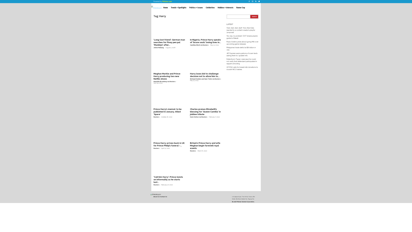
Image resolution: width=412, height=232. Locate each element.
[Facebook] (249, 1)
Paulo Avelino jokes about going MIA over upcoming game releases (242, 43)
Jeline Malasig (159, 47)
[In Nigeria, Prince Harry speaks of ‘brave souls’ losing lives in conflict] (206, 28)
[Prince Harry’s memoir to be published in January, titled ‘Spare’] (170, 97)
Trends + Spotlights (178, 7)
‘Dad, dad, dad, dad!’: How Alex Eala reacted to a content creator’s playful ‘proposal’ (240, 30)
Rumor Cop (240, 7)
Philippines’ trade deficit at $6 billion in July (241, 49)
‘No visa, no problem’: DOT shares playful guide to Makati (242, 37)
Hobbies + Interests (225, 7)
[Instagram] (252, 1)
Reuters (156, 117)
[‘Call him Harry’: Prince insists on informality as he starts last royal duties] (170, 165)
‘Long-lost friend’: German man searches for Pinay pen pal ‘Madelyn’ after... (169, 42)
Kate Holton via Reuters (198, 117)
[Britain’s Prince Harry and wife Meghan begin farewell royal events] (206, 131)
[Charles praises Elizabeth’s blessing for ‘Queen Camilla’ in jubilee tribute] (206, 97)
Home (165, 7)
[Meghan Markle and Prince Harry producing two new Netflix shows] (170, 62)
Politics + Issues (196, 7)
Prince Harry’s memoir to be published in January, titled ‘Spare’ (168, 111)
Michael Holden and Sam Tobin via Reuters (205, 79)
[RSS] (256, 1)
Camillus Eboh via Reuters (199, 45)
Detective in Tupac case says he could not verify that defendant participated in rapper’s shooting (241, 61)
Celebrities (210, 7)
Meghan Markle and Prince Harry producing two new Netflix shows (167, 76)
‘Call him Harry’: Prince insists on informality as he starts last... (168, 179)
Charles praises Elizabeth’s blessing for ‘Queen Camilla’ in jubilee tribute (205, 111)
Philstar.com (167, 1)
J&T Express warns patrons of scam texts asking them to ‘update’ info (241, 54)
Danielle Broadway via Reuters (164, 81)
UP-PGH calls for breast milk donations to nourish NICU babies (242, 68)
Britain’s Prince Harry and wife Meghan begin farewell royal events (205, 145)
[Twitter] (259, 1)
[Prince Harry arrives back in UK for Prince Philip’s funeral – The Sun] (170, 131)
